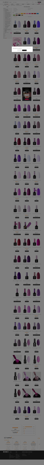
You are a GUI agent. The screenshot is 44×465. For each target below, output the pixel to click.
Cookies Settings (19, 50)
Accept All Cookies (24, 50)
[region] (22, 49)
